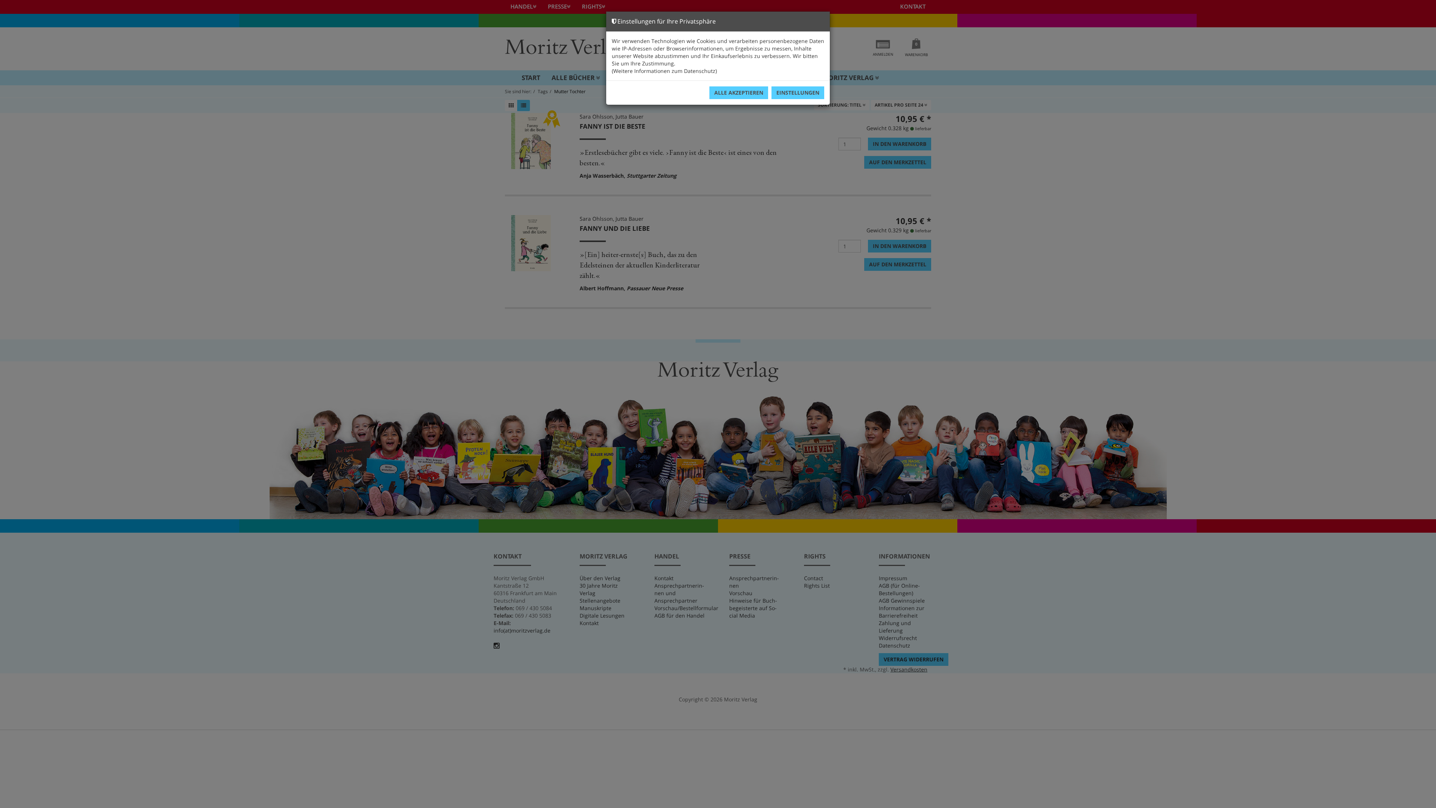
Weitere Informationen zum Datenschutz (664, 70)
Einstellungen (797, 92)
